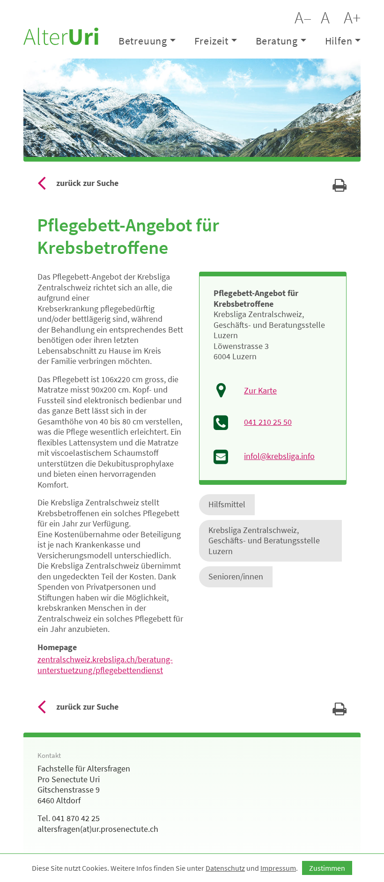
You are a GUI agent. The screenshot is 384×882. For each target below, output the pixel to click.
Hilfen (339, 40)
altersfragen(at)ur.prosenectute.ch (97, 828)
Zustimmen (327, 868)
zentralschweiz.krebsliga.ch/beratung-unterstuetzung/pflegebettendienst (105, 664)
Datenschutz (225, 868)
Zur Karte (260, 390)
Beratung (277, 40)
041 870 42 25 (76, 818)
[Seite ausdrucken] (339, 188)
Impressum (278, 868)
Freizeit (211, 40)
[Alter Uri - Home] (60, 35)
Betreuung (142, 40)
